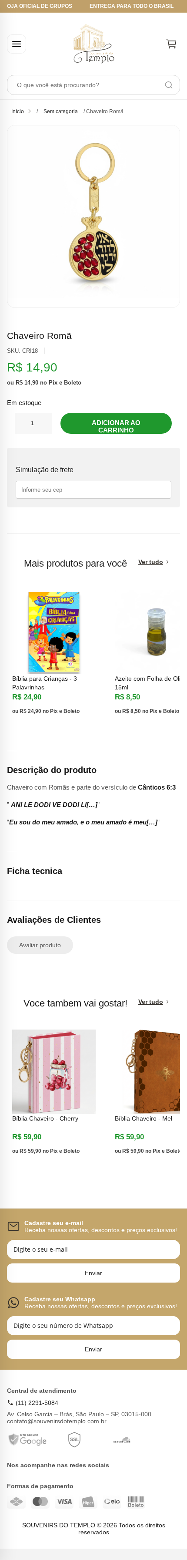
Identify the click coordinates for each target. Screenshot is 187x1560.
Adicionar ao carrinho (116, 426)
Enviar (93, 1273)
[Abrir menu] (16, 44)
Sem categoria (60, 111)
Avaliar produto (40, 945)
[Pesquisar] (168, 85)
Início (17, 111)
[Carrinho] (171, 44)
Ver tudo (150, 561)
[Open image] (93, 216)
